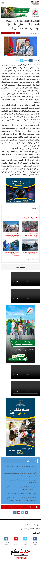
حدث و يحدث (12, 33)
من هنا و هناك (5, 33)
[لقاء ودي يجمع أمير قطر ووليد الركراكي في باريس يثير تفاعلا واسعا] (30, 226)
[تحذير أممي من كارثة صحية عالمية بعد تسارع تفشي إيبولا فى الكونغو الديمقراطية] (11, 245)
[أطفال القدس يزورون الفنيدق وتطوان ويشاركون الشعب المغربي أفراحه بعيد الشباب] (11, 226)
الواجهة (17, 33)
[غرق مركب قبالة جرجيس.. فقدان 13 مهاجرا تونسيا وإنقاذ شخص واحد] (30, 245)
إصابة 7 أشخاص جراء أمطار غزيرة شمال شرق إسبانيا (21, 494)
